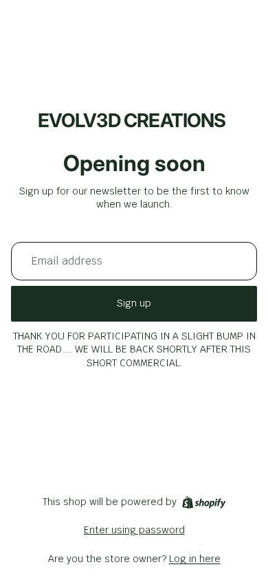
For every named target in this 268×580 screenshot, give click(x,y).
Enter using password (134, 530)
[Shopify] (203, 502)
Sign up (134, 303)
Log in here (195, 559)
